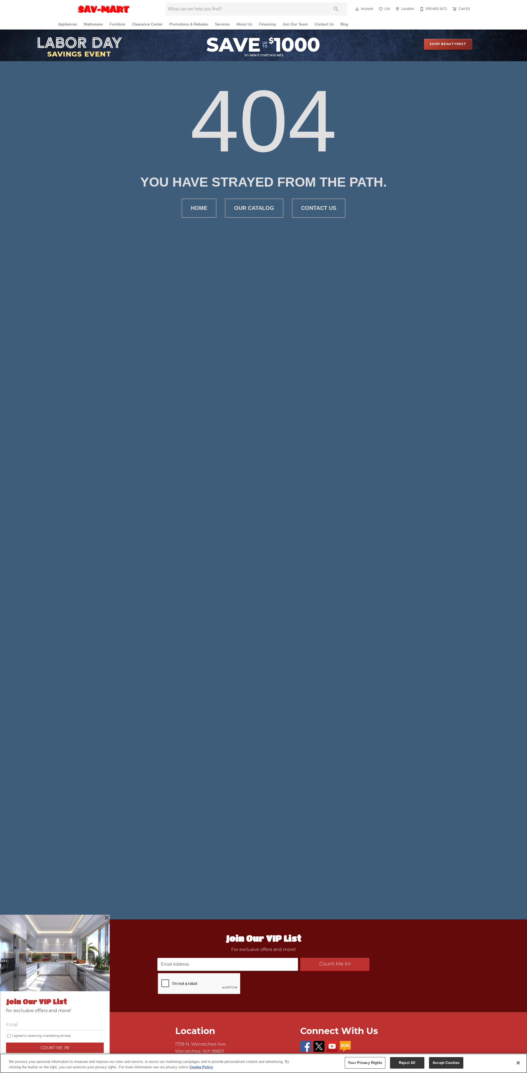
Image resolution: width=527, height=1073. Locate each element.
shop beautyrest (448, 44)
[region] (263, 1063)
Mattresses (93, 24)
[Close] (518, 1063)
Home (199, 208)
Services (222, 24)
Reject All (407, 1063)
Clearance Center (147, 24)
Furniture (117, 24)
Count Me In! (335, 964)
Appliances (67, 24)
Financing (267, 24)
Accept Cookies (446, 1063)
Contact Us (324, 24)
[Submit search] (336, 9)
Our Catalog (254, 208)
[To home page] (104, 9)
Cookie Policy (201, 1067)
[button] (357, 9)
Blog (344, 24)
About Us (244, 24)
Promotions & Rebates (188, 24)
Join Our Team (295, 24)
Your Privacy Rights (365, 1063)
